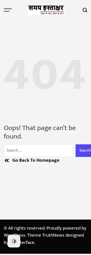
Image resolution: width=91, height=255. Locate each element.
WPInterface (22, 242)
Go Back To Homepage (35, 160)
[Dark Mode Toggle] (14, 241)
